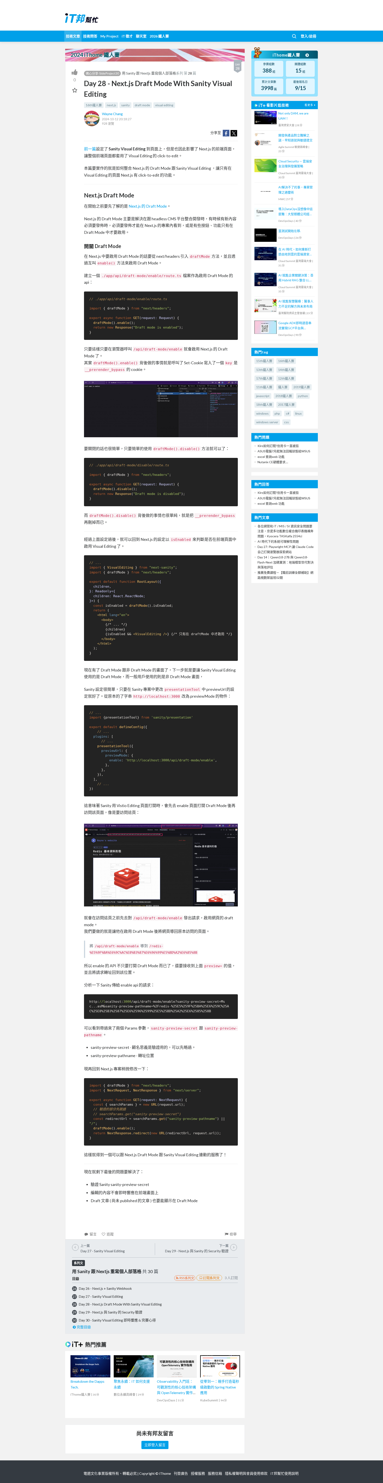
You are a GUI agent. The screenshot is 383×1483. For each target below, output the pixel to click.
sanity (125, 105)
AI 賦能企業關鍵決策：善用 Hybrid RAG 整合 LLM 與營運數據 (295, 278)
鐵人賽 (282, 387)
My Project (109, 36)
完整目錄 (84, 1327)
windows (262, 413)
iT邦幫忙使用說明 (284, 1473)
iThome (165, 1473)
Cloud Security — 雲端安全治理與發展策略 (295, 163)
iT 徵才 (127, 36)
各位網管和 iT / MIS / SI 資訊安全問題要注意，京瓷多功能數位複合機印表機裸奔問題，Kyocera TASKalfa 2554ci (285, 531)
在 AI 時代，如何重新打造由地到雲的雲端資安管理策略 (295, 252)
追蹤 (110, 1234)
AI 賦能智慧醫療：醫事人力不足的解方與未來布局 (295, 303)
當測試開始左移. (289, 231)
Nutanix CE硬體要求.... (273, 462)
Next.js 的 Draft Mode (148, 206)
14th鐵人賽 (286, 370)
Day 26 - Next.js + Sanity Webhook (105, 1288)
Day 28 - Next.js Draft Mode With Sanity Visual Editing (120, 1304)
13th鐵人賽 (264, 370)
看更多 (309, 105)
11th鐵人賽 (264, 387)
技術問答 (90, 36)
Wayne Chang (112, 114)
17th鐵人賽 (264, 378)
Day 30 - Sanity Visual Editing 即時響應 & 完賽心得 (117, 1320)
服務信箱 (215, 1473)
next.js (111, 105)
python (303, 396)
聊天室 (141, 36)
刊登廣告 (181, 1473)
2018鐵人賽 (284, 396)
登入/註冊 (308, 36)
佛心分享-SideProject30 (102, 73)
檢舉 (233, 1234)
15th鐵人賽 (264, 361)
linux (298, 413)
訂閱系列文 (211, 1278)
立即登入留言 (155, 1445)
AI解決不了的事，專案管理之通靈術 (295, 189)
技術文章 (73, 36)
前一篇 (90, 148)
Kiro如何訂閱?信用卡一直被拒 (278, 446)
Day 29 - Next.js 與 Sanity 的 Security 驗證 (110, 1312)
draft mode (142, 105)
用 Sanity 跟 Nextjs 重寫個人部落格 (149, 73)
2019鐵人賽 (301, 387)
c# (287, 413)
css (286, 422)
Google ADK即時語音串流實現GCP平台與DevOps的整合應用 (294, 326)
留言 (93, 1234)
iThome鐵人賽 (287, 55)
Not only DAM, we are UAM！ (293, 115)
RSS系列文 (186, 1278)
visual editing (164, 105)
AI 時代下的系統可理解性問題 (278, 541)
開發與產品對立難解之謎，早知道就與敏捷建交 (295, 137)
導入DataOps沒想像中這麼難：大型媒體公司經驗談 (295, 212)
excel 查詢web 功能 (271, 457)
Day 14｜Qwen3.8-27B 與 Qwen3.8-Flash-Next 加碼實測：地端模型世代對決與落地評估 (286, 562)
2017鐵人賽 (286, 404)
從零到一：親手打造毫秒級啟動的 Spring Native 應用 (219, 1387)
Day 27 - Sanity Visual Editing (101, 1296)
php (277, 413)
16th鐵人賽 (94, 105)
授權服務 (198, 1473)
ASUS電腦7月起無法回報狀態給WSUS (284, 451)
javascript (263, 396)
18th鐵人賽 (264, 404)
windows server (267, 422)
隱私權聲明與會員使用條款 (246, 1473)
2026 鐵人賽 (159, 36)
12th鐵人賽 (286, 378)
